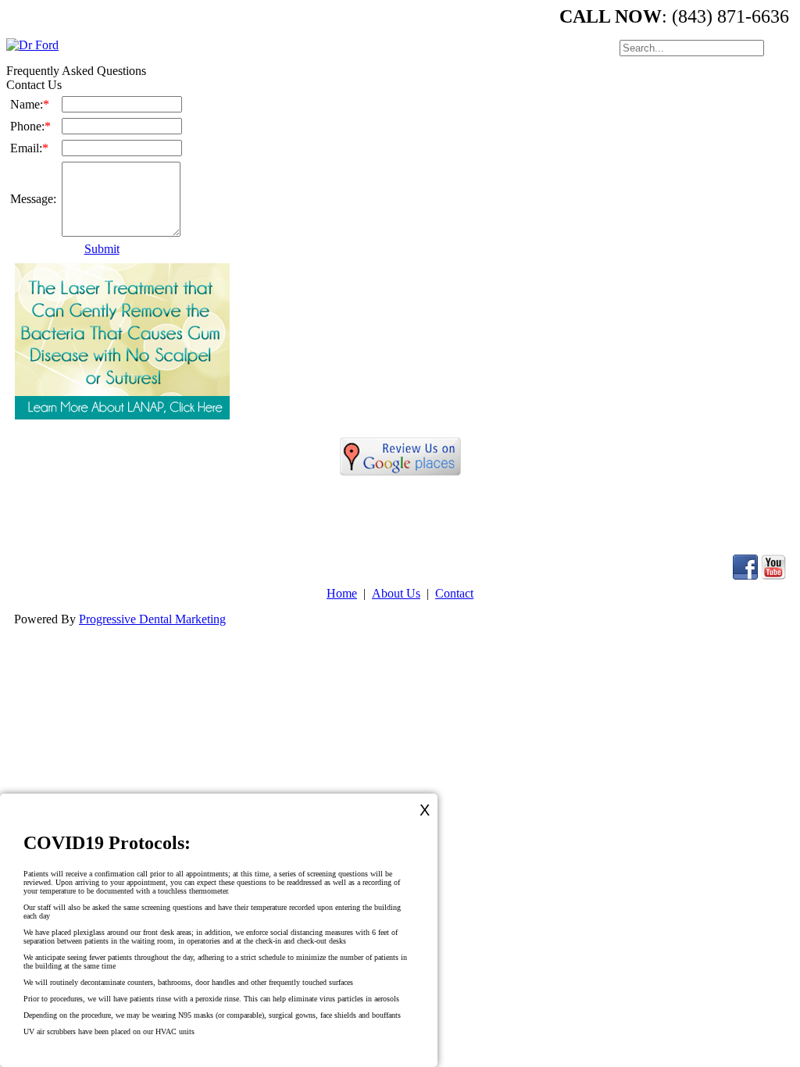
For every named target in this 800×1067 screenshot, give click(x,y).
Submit (102, 248)
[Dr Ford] (32, 45)
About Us (396, 593)
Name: (29, 104)
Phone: (30, 126)
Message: (33, 198)
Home (342, 593)
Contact (454, 593)
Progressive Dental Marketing (152, 619)
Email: (29, 148)
